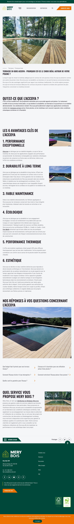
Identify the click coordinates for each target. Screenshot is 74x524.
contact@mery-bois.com (10, 472)
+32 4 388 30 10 (8, 470)
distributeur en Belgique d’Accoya (28, 401)
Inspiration (43, 8)
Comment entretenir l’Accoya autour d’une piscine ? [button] (53, 375)
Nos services (41, 461)
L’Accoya (5, 151)
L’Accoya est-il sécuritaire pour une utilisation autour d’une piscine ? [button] (51, 367)
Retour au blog (12, 440)
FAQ (39, 474)
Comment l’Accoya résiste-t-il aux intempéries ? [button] (17, 375)
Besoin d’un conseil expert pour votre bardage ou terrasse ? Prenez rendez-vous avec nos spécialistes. (37, 1)
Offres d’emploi (41, 465)
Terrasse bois (19, 68)
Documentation (31, 8)
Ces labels (6, 229)
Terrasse (11, 68)
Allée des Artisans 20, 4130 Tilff (10, 464)
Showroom (40, 457)
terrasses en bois (15, 108)
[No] (72, 519)
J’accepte (37, 521)
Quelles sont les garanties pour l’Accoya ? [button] (15, 380)
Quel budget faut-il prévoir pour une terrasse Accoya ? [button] (16, 367)
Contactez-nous (65, 8)
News (39, 470)
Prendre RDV (8, 491)
